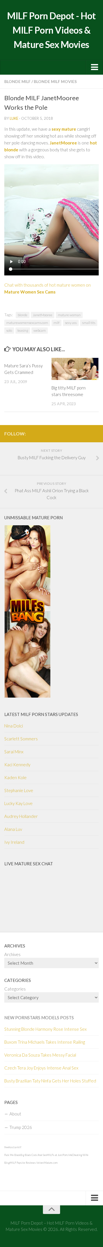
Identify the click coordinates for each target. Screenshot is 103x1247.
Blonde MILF (17, 81)
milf (57, 323)
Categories (15, 988)
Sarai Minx (13, 751)
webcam (39, 330)
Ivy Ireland (14, 842)
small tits (88, 323)
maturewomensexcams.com (27, 323)
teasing (22, 330)
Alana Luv (13, 829)
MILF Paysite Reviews (23, 1162)
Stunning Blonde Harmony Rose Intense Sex (45, 1029)
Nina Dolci (13, 725)
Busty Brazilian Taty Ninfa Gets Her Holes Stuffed (50, 1080)
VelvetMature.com (47, 1162)
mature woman (69, 315)
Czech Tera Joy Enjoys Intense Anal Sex (41, 1067)
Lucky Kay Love (18, 803)
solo (9, 330)
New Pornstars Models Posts (39, 1017)
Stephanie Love (18, 790)
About (15, 1113)
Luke (14, 118)
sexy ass (71, 323)
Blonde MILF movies (55, 81)
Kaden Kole (15, 777)
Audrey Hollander (21, 816)
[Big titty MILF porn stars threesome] (75, 369)
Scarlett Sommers (21, 738)
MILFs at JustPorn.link (59, 1155)
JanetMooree (42, 315)
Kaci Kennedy (17, 764)
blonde (22, 315)
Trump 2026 (20, 1127)
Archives (12, 954)
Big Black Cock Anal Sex (33, 1155)
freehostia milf (12, 1147)
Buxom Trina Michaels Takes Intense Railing (44, 1042)
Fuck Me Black (12, 1155)
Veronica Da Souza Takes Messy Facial (40, 1054)
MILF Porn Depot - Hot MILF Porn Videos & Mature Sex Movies (51, 30)
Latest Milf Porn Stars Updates (41, 714)
